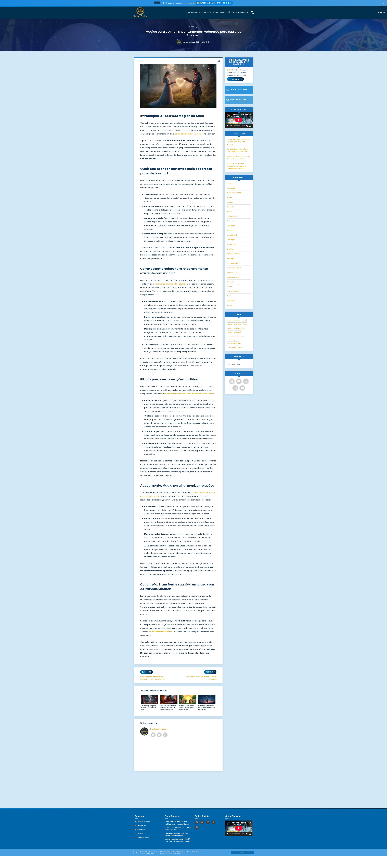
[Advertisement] (178, 754)
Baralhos (230, 202)
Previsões (230, 258)
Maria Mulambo (232, 235)
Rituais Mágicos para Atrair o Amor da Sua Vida (148, 708)
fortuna (230, 332)
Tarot (229, 296)
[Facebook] (153, 735)
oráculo (230, 340)
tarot (239, 343)
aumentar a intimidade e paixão (170, 284)
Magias (229, 230)
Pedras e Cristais (233, 254)
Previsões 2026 (232, 263)
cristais (230, 328)
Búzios (229, 211)
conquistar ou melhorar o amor (189, 134)
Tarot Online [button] (234, 79)
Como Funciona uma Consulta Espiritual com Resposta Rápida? (238, 141)
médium (241, 336)
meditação (237, 332)
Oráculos (230, 249)
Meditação (231, 240)
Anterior (147, 672)
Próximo (209, 672)
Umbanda (230, 301)
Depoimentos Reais (238, 100)
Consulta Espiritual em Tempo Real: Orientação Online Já (178, 828)
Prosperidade (232, 272)
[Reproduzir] (228, 126)
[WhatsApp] (235, 387)
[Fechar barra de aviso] (383, 3)
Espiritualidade (232, 216)
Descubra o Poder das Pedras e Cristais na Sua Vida (201, 678)
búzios (244, 321)
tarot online (231, 347)
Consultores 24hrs (238, 90)
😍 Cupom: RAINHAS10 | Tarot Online (213, 3)
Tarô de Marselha (233, 291)
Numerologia (232, 244)
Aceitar (242, 852)
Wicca (229, 305)
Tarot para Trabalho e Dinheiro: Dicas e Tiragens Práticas (176, 834)
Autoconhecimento (234, 193)
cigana (230, 324)
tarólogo (239, 347)
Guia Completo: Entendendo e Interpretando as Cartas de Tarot (153, 678)
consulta (245, 324)
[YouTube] (159, 735)
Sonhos (230, 286)
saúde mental (232, 343)
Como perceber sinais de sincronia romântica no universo (206, 708)
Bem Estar (231, 207)
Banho (229, 197)
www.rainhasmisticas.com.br (160, 631)
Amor (193, 26)
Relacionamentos (233, 277)
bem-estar (236, 321)
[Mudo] (247, 126)
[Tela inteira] (250, 126)
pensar (236, 340)
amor (229, 321)
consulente (237, 324)
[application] (239, 120)
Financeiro (231, 221)
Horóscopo (231, 226)
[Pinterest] (242, 387)
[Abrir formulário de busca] (252, 12)
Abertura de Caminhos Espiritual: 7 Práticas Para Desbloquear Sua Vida (236, 166)
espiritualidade (239, 328)
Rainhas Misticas (189, 42)
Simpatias (231, 282)
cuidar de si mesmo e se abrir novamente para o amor (189, 393)
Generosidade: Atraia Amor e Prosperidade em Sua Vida (186, 708)
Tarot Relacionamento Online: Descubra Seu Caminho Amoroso (168, 708)
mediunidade (232, 336)
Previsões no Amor (234, 268)
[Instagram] (165, 735)
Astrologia (231, 188)
